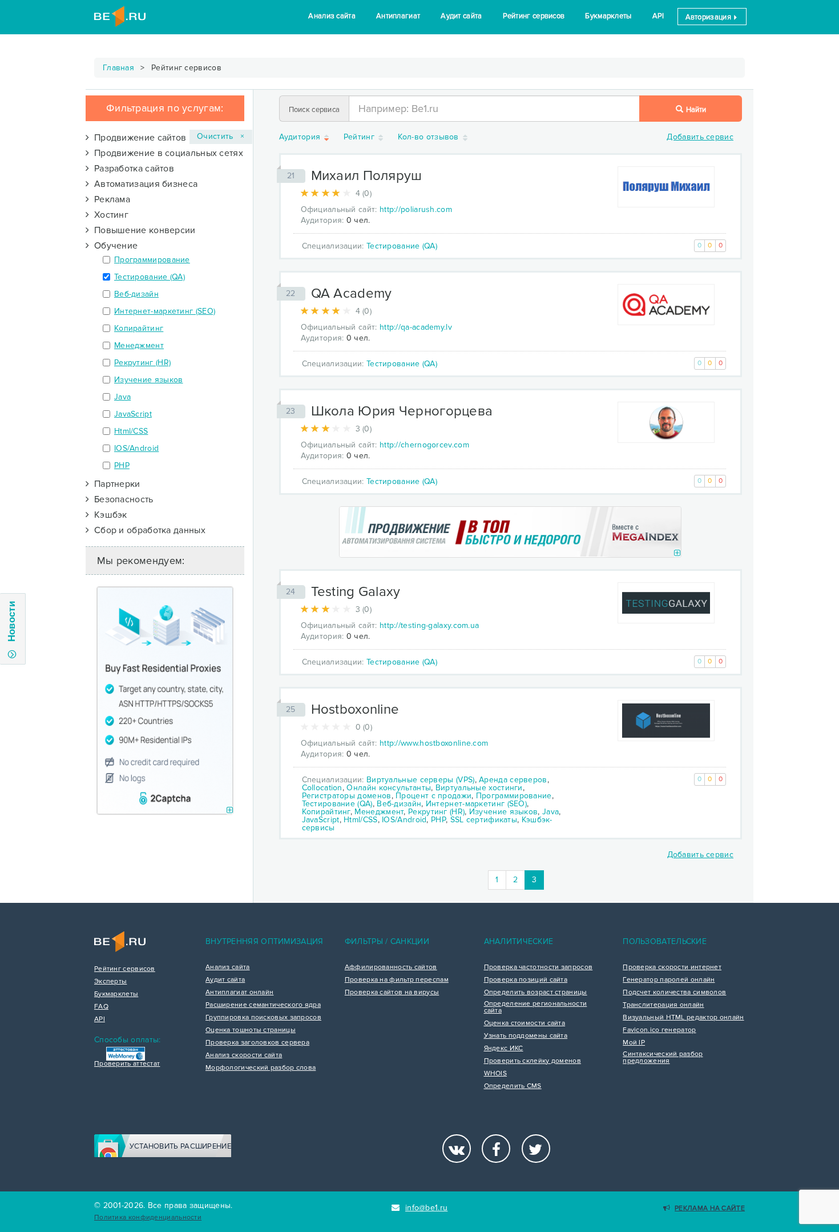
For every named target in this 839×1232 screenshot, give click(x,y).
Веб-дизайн (136, 294)
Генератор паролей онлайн (669, 980)
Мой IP (634, 1042)
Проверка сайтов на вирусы (392, 992)
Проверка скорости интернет (672, 967)
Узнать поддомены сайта (526, 1036)
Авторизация (709, 17)
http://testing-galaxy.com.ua (429, 625)
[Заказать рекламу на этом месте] (230, 810)
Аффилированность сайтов (391, 967)
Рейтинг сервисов (534, 16)
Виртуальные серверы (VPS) (420, 780)
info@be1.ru (426, 1208)
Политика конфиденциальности (147, 1217)
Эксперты (110, 981)
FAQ (101, 1006)
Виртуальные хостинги (479, 788)
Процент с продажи (433, 796)
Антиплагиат (398, 16)
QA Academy (351, 293)
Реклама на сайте (710, 1208)
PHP (122, 465)
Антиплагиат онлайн (239, 992)
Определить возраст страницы (535, 992)
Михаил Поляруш (366, 175)
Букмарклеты (608, 16)
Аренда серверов (513, 780)
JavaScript (133, 414)
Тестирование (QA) (149, 277)
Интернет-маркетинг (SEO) (164, 311)
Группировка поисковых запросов (263, 1017)
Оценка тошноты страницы (250, 1030)
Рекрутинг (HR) (142, 362)
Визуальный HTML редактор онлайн (683, 1017)
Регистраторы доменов (347, 796)
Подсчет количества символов (674, 992)
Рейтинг (360, 137)
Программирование (152, 260)
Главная (118, 68)
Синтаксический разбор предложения (663, 1058)
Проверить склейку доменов (533, 1061)
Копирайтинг (138, 328)
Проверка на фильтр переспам (397, 980)
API (658, 16)
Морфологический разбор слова (260, 1068)
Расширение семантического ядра (263, 1005)
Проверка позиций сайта (526, 980)
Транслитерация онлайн (663, 1005)
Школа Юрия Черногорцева (402, 411)
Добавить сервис (700, 137)
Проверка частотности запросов (538, 967)
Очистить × (221, 136)
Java (122, 397)
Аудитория (301, 137)
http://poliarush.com (416, 209)
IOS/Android (136, 448)
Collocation (322, 788)
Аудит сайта (461, 16)
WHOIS (495, 1073)
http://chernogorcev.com (424, 445)
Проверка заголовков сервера (257, 1042)
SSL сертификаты (484, 820)
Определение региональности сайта (535, 1007)
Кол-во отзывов (430, 137)
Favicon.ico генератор (659, 1030)
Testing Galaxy (356, 591)
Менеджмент (139, 345)
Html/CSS (131, 431)
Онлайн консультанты (388, 788)
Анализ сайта (332, 16)
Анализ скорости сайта (243, 1055)
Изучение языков (148, 380)
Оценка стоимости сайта (525, 1023)
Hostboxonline (355, 709)
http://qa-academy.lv (416, 327)
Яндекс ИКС (503, 1048)
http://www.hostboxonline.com (434, 743)
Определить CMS (513, 1086)
